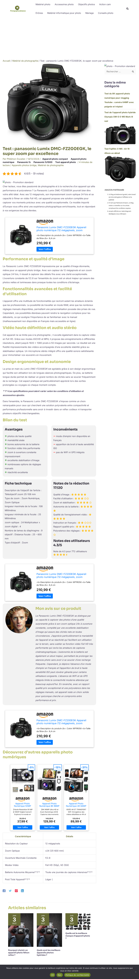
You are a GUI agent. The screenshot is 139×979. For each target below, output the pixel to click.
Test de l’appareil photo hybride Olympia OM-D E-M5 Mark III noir (120, 116)
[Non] (135, 971)
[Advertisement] (69, 38)
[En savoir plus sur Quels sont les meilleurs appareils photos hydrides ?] (49, 929)
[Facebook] (4, 890)
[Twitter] (10, 890)
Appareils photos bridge (24, 165)
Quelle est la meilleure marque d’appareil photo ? (77, 935)
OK (52, 975)
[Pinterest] (16, 890)
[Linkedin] (22, 890)
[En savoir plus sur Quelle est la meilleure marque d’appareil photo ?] (78, 921)
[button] (127, 9)
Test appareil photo (65, 162)
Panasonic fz (24, 162)
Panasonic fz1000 (43, 162)
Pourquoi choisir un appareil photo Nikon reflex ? (18, 952)
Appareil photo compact (55, 159)
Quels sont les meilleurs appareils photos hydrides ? (48, 952)
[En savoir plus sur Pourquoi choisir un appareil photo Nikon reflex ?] (20, 929)
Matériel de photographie (51, 165)
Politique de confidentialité (77, 975)
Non (59, 975)
